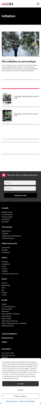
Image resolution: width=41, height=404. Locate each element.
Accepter (20, 384)
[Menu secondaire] (38, 4)
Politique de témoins (12, 401)
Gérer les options (20, 396)
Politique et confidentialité (26, 401)
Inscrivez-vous (20, 195)
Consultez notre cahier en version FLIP (26, 115)
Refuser (20, 390)
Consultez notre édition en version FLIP (26, 97)
